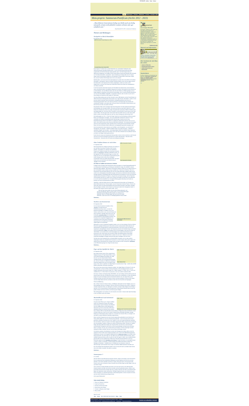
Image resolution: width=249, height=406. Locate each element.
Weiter (117, 396)
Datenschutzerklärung (126, 401)
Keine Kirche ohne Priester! (100, 387)
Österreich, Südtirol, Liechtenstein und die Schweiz (147, 78)
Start (124, 14)
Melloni (105, 230)
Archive (147, 14)
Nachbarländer (143, 79)
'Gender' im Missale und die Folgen (102, 388)
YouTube (96, 161)
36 (101, 396)
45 (114, 396)
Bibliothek (141, 14)
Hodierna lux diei (154, 45)
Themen (136, 14)
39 (105, 396)
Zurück (98, 396)
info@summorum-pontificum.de (108, 401)
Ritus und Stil (97, 390)
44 (112, 396)
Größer (147, 0)
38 (104, 396)
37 (102, 396)
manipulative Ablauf (103, 214)
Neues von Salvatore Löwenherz (101, 382)
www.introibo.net (151, 57)
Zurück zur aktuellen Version (148, 400)
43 (111, 396)
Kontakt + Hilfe (154, 14)
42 (109, 396)
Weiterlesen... (96, 197)
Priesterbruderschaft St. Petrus (148, 66)
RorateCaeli (101, 152)
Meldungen (129, 14)
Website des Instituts (122, 334)
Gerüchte (96, 207)
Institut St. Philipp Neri (146, 64)
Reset (151, 0)
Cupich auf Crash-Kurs (99, 383)
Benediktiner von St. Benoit (111, 340)
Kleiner (154, 0)
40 (107, 396)
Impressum (118, 401)
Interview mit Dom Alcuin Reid (101, 385)
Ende (121, 396)
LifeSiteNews (132, 241)
